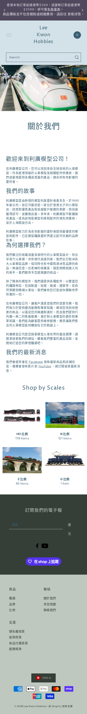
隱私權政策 (17, 631)
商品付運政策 (18, 643)
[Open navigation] (9, 35)
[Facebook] (37, 545)
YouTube (44, 366)
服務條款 (15, 649)
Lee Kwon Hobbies (43, 35)
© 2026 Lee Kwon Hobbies (30, 706)
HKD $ (46, 677)
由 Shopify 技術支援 (60, 706)
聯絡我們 (50, 610)
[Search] (77, 57)
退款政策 (15, 637)
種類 (12, 598)
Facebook (36, 362)
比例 (12, 610)
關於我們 (50, 598)
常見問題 (50, 604)
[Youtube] (45, 545)
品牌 (12, 604)
